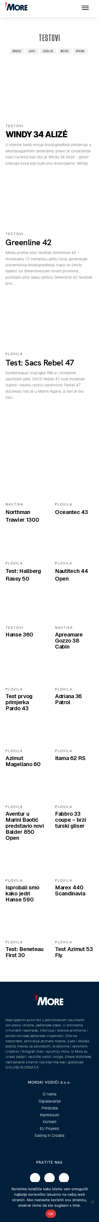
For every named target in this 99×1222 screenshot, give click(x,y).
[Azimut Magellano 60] (25, 732)
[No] (92, 1202)
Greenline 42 (28, 242)
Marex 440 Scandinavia (70, 890)
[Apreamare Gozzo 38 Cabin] (74, 609)
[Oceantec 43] (74, 486)
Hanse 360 (19, 634)
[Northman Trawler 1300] (25, 486)
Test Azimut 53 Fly (74, 952)
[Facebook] (35, 1178)
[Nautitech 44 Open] (74, 544)
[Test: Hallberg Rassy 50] (25, 544)
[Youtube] (64, 1178)
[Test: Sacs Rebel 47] (50, 321)
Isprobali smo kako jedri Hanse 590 (22, 893)
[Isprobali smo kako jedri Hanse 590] (25, 862)
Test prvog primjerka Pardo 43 (19, 702)
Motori (65, 51)
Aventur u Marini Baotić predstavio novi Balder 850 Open (25, 825)
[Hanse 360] (25, 609)
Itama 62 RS (70, 758)
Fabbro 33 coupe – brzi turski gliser (70, 819)
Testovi (14, 126)
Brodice (17, 51)
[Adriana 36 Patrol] (74, 671)
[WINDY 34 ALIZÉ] (50, 93)
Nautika (14, 504)
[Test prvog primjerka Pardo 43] (25, 671)
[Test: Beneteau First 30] (25, 923)
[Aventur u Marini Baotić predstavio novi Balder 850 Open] (25, 788)
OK (51, 1214)
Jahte (32, 51)
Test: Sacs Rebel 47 (40, 362)
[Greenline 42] (50, 201)
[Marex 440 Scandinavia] (74, 862)
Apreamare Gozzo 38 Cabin (68, 640)
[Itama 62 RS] (74, 732)
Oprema (80, 51)
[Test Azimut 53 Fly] (74, 923)
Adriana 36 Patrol (68, 699)
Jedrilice (48, 51)
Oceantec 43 (71, 512)
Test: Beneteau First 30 (24, 952)
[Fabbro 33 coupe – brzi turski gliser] (74, 788)
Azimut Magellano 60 (23, 761)
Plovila (14, 354)
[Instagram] (49, 1178)
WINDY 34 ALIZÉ (36, 134)
